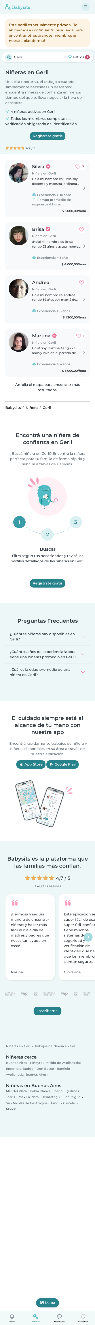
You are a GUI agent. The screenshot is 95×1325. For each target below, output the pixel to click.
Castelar (69, 1103)
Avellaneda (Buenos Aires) (27, 1075)
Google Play (65, 764)
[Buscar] (8, 57)
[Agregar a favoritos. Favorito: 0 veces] (81, 229)
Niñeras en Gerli (18, 1046)
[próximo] (88, 937)
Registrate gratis (48, 136)
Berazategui (51, 1097)
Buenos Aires (16, 1063)
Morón (11, 1109)
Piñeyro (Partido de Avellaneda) (55, 1063)
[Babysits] (17, 7)
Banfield (63, 1069)
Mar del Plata (16, 1091)
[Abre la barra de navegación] (85, 7)
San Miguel (72, 1097)
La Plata (32, 1097)
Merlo (58, 1091)
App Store (33, 764)
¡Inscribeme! (47, 1011)
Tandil (55, 1103)
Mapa (50, 1303)
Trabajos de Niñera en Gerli (55, 1046)
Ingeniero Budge (19, 1069)
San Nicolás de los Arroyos (27, 1103)
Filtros (80, 57)
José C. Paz (14, 1097)
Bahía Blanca (40, 1091)
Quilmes (72, 1091)
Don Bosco (45, 1069)
